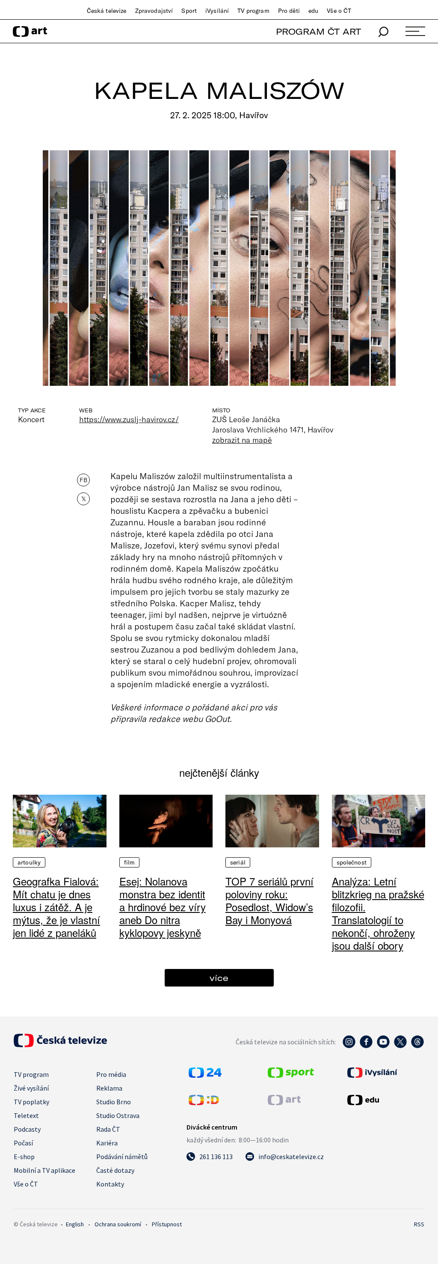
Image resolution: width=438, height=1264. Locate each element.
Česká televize (107, 11)
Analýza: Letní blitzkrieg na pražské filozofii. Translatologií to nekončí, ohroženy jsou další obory (378, 913)
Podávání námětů (122, 1156)
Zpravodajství (154, 11)
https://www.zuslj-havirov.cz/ (129, 419)
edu (313, 11)
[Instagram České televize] (349, 1046)
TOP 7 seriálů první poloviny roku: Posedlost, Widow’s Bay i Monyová (269, 900)
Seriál (238, 862)
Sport (189, 11)
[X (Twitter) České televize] (400, 1046)
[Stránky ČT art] (284, 1102)
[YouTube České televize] (383, 1046)
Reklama (109, 1088)
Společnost (352, 862)
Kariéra (107, 1143)
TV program (253, 11)
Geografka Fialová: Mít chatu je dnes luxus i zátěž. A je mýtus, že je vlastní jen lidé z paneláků (56, 906)
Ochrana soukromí (118, 1224)
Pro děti (289, 11)
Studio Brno (113, 1101)
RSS (419, 1224)
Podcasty (27, 1129)
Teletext (26, 1115)
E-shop (24, 1156)
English (75, 1224)
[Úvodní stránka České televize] (60, 1044)
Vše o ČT (339, 11)
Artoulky (29, 862)
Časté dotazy (115, 1170)
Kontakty (110, 1184)
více (219, 977)
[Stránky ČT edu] (384, 1100)
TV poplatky (31, 1101)
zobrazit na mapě (242, 439)
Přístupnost (167, 1224)
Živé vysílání (31, 1088)
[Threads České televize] (417, 1046)
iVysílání (217, 11)
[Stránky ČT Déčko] (204, 1102)
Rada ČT (108, 1129)
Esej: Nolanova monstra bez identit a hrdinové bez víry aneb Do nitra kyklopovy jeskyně (162, 906)
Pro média (111, 1074)
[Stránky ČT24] (205, 1075)
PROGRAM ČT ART (318, 31)
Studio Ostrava (117, 1115)
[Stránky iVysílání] (384, 1072)
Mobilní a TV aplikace (44, 1170)
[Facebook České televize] (366, 1046)
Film (129, 862)
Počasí (23, 1143)
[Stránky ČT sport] (291, 1075)
